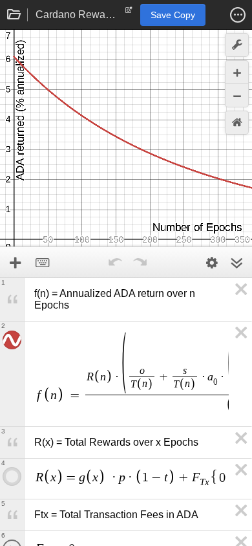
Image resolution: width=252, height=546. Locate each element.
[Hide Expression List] (236, 263)
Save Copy (173, 15)
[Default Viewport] (237, 123)
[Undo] (115, 263)
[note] (128, 12)
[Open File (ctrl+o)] (14, 15)
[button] (238, 15)
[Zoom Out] (237, 95)
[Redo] (139, 263)
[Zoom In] (237, 72)
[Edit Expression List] (212, 263)
